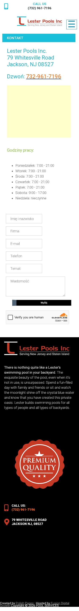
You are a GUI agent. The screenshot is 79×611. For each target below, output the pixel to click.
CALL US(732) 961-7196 (39, 6)
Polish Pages (25, 603)
